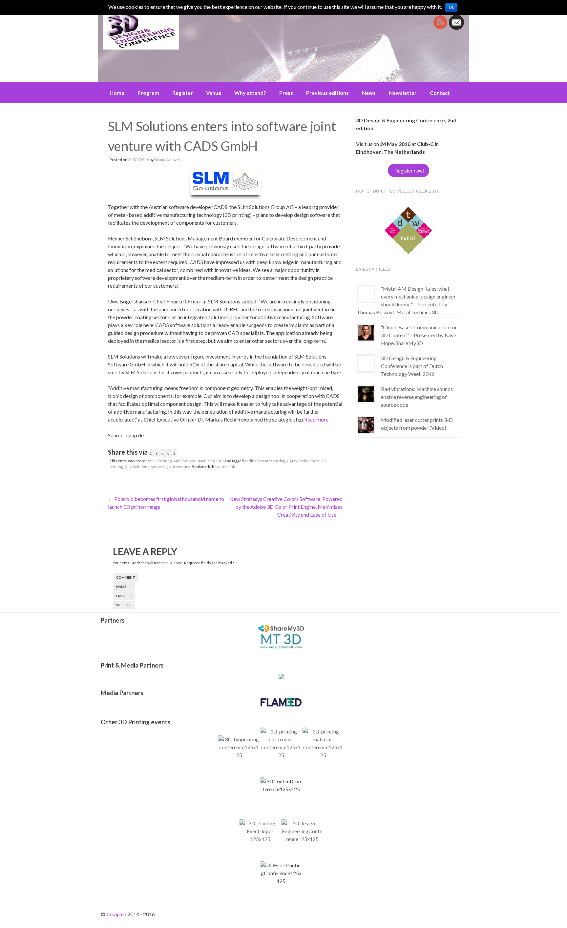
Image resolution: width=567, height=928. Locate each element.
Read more (316, 419)
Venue (213, 93)
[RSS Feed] (440, 28)
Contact (440, 93)
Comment (125, 577)
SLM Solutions (137, 466)
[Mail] (456, 28)
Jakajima (116, 914)
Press (286, 93)
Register (182, 93)
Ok (451, 7)
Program (148, 93)
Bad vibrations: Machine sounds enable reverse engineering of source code (417, 397)
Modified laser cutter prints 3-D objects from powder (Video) (417, 424)
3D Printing (162, 460)
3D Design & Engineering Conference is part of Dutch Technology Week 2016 (412, 366)
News (369, 93)
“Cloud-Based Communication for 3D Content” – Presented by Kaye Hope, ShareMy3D (419, 335)
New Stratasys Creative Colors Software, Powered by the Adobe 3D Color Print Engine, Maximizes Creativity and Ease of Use (286, 507)
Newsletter (403, 93)
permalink (226, 466)
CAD (220, 460)
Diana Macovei (167, 159)
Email (124, 596)
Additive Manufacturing (194, 460)
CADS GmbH (298, 460)
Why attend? (250, 93)
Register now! (408, 170)
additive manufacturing (264, 460)
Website (123, 605)
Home (117, 93)
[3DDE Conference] (175, 30)
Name (124, 586)
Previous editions (327, 93)
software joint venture (170, 466)
